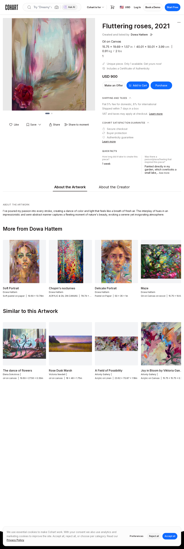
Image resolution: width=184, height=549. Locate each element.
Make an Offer (114, 85)
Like (16, 124)
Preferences (136, 536)
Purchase (161, 85)
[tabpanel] (92, 204)
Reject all (154, 536)
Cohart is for (94, 7)
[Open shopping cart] (112, 7)
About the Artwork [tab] (70, 187)
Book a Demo (152, 7)
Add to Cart (140, 85)
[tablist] (92, 187)
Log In (137, 7)
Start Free (172, 7)
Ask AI (71, 7)
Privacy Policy (15, 540)
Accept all (170, 536)
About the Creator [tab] (114, 187)
